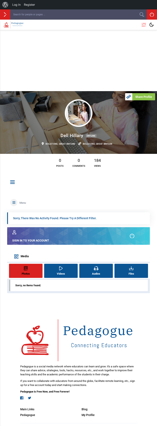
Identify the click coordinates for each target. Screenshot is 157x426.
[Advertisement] (78, 60)
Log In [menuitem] (16, 4)
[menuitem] (5, 4)
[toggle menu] (12, 182)
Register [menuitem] (29, 4)
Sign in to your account (30, 240)
